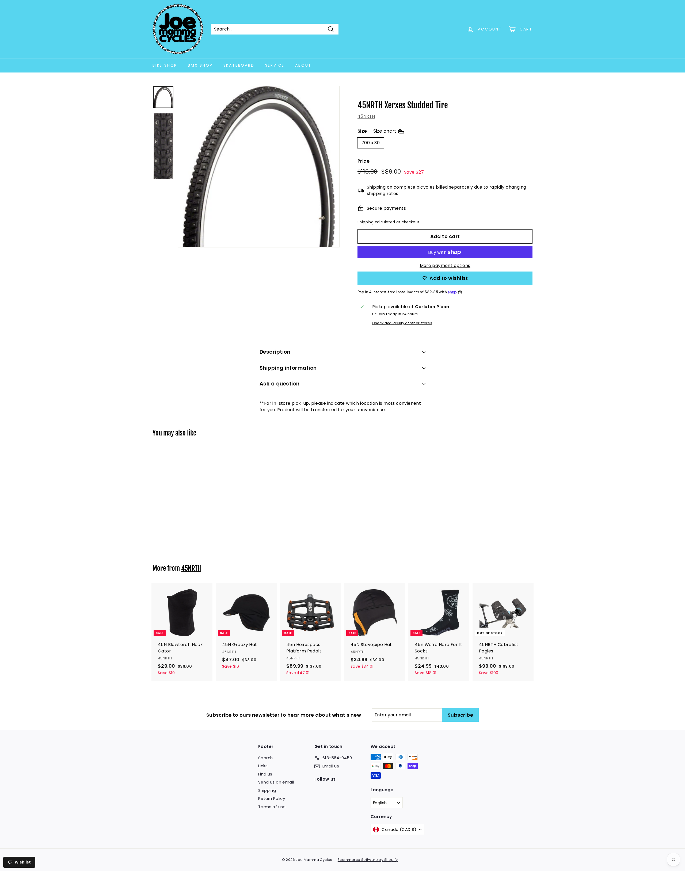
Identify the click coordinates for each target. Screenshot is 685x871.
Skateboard (238, 65)
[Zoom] (258, 166)
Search (265, 758)
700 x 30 (370, 143)
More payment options (445, 265)
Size (377, 131)
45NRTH (366, 116)
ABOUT (303, 65)
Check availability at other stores (402, 323)
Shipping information (288, 368)
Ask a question (280, 383)
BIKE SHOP (165, 65)
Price (363, 161)
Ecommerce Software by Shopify (368, 859)
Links (263, 766)
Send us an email (276, 782)
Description (275, 352)
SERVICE (275, 65)
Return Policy (271, 798)
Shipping (365, 222)
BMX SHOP (200, 65)
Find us (265, 774)
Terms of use (272, 806)
